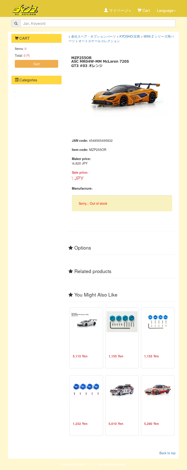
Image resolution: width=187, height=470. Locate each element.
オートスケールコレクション (99, 41)
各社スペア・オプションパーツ (93, 36)
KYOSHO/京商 (129, 36)
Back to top (167, 453)
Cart (37, 64)
